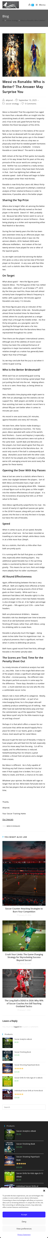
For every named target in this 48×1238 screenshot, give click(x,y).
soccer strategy (12, 103)
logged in (18, 1026)
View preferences (24, 1228)
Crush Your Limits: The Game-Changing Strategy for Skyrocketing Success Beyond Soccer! (24, 957)
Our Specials (7, 819)
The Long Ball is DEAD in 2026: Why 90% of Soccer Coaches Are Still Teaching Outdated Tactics (24, 1003)
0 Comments (30, 103)
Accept (24, 1214)
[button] (44, 1190)
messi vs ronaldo (13, 826)
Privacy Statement (24, 1235)
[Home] (3, 20)
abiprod (9, 100)
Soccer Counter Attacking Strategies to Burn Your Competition (24, 910)
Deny (24, 1221)
